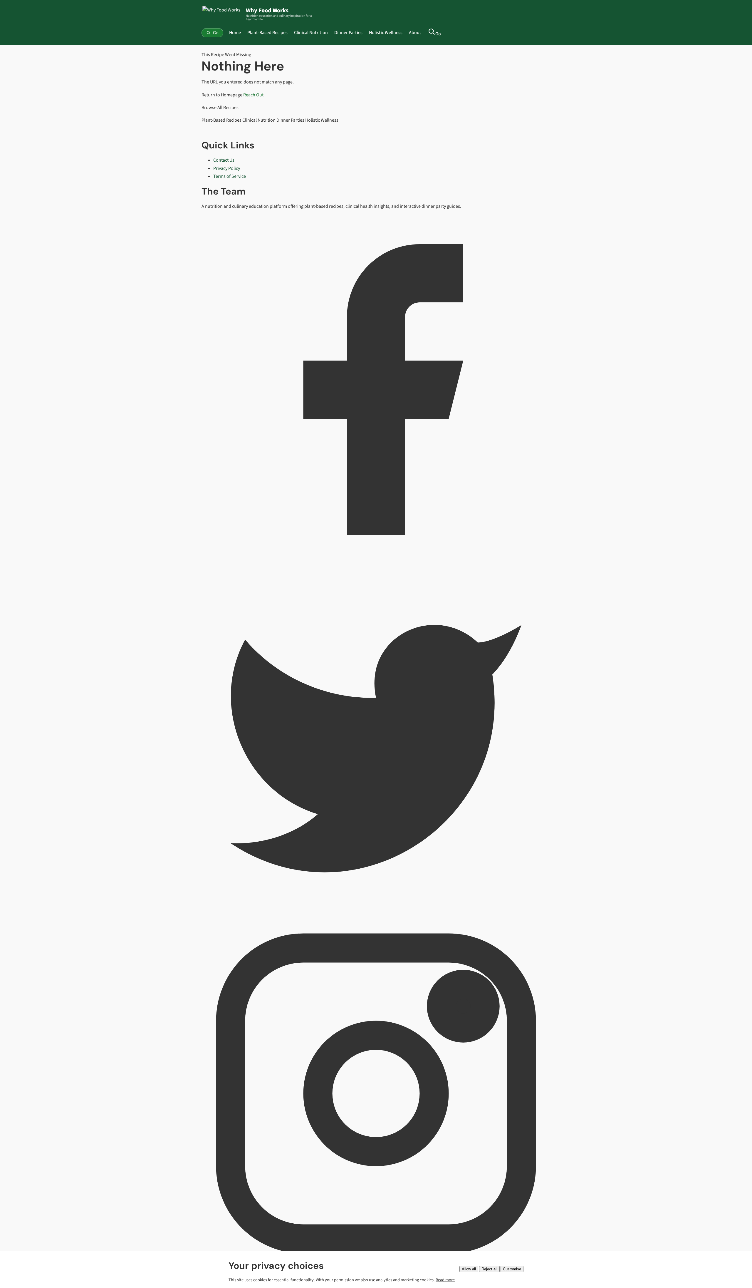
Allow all (469, 1269)
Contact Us (223, 160)
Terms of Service (229, 176)
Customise (512, 1269)
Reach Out (253, 95)
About (415, 32)
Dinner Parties (348, 32)
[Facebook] (376, 563)
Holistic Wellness (385, 32)
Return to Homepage (222, 95)
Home (235, 32)
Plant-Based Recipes (267, 32)
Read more (445, 1280)
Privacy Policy (226, 168)
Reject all (489, 1269)
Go (438, 34)
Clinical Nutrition (311, 32)
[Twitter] (376, 914)
